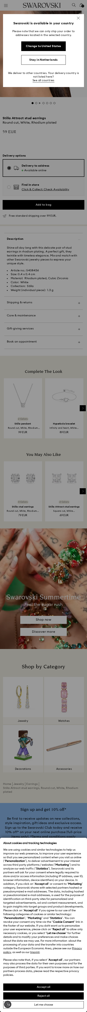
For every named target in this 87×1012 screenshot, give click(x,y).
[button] (78, 18)
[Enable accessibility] (7, 1004)
